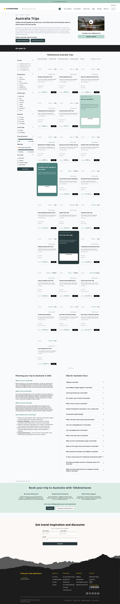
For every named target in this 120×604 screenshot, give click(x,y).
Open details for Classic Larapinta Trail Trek (47, 281)
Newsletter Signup (94, 577)
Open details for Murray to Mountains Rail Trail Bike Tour (90, 77)
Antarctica (22, 79)
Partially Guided (23, 162)
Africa (20, 77)
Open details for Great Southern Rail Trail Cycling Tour (68, 111)
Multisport (22, 108)
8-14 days (21, 121)
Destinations (21, 74)
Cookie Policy (95, 600)
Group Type (20, 127)
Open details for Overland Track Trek (90, 213)
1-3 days (21, 117)
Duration (20, 114)
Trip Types (65, 587)
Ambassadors (79, 579)
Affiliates (78, 577)
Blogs (93, 8)
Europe (21, 85)
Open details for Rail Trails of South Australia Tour (68, 315)
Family (21, 104)
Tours (17, 14)
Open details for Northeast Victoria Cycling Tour (90, 179)
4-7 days (21, 119)
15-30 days (22, 123)
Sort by (19, 60)
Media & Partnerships (82, 584)
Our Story (55, 577)
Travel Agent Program (82, 582)
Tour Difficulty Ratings (68, 584)
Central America (23, 83)
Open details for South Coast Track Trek (90, 281)
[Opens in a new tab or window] (87, 593)
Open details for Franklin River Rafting (47, 315)
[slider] (17, 139)
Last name (63, 531)
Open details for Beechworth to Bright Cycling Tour (47, 145)
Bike (20, 98)
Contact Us (92, 579)
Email (44, 537)
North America (23, 89)
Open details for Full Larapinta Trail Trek (47, 349)
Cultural (21, 102)
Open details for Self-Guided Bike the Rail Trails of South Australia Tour (47, 213)
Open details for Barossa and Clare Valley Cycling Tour (68, 145)
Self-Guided (22, 164)
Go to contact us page (90, 111)
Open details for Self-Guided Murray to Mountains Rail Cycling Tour (68, 77)
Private (21, 130)
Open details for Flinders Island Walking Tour (68, 281)
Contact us (113, 5)
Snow (20, 110)
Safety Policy (66, 582)
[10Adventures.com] (11, 9)
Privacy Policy (68, 600)
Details (53, 92)
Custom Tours (86, 8)
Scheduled (22, 132)
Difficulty (20, 144)
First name (46, 531)
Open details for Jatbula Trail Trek (68, 213)
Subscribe (60, 543)
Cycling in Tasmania (24, 421)
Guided (21, 160)
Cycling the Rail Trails (24, 433)
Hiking (21, 106)
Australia (27, 14)
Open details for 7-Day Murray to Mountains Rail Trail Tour (90, 247)
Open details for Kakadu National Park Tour (47, 247)
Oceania (22, 14)
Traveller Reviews (56, 579)
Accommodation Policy (69, 577)
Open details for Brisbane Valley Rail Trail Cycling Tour (47, 77)
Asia (20, 81)
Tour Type (20, 155)
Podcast (54, 582)
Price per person (22, 136)
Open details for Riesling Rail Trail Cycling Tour (47, 111)
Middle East (22, 87)
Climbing (21, 100)
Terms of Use (76, 600)
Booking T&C (66, 579)
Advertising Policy (86, 600)
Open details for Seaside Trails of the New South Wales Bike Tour (90, 145)
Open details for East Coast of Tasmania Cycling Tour (90, 315)
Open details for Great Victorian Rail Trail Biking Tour (68, 179)
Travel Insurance (67, 590)
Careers (54, 584)
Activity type (21, 93)
